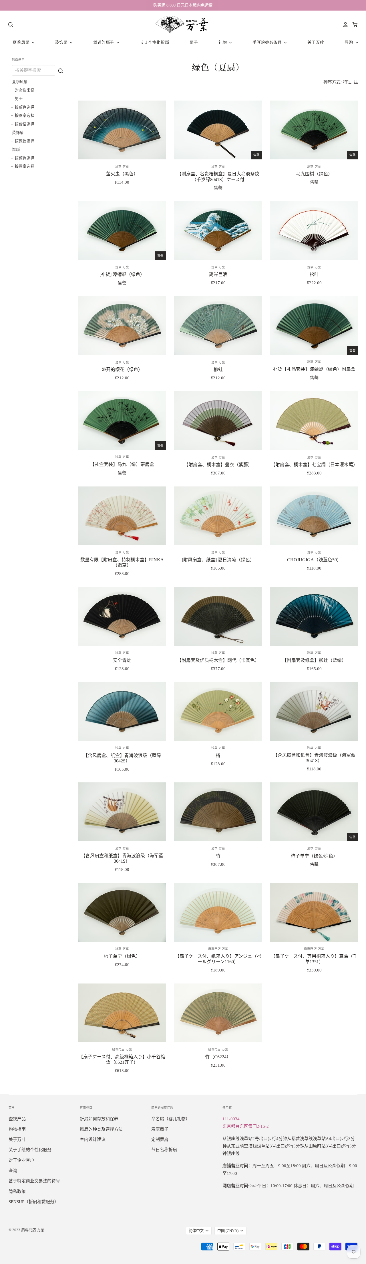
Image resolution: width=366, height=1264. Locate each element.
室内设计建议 (93, 1139)
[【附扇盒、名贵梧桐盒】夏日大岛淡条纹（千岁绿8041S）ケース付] (218, 130)
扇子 (194, 42)
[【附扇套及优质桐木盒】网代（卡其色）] (218, 616)
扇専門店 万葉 (218, 948)
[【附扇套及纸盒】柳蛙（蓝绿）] (314, 616)
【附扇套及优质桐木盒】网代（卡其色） (218, 660)
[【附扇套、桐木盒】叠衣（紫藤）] (218, 420)
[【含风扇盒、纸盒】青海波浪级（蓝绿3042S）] (122, 711)
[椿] (218, 711)
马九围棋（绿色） (314, 173)
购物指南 (17, 1129)
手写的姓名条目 (267, 42)
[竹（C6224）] (218, 1012)
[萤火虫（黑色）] (122, 130)
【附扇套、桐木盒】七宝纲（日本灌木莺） (314, 464)
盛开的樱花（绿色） (122, 369)
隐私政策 (17, 1191)
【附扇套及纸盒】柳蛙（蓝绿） (314, 660)
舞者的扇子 (104, 42)
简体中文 (196, 1231)
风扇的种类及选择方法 (101, 1129)
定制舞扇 (159, 1139)
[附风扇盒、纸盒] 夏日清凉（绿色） (218, 559)
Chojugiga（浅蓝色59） (314, 559)
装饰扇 (62, 42)
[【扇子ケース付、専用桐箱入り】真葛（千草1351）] (314, 912)
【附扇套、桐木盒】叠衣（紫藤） (218, 464)
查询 (13, 1170)
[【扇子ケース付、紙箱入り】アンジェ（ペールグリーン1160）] (218, 912)
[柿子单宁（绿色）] (122, 912)
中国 (227, 1231)
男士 (19, 99)
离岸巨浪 (218, 274)
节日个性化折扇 (154, 42)
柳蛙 (218, 369)
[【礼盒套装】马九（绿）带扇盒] (122, 420)
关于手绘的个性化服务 (30, 1149)
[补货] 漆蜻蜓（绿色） (122, 274)
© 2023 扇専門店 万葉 (26, 1230)
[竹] (218, 811)
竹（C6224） (218, 1056)
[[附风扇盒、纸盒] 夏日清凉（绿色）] (218, 515)
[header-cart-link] (353, 24)
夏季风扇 (22, 42)
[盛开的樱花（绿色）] (122, 325)
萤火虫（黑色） (122, 173)
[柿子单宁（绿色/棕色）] (314, 811)
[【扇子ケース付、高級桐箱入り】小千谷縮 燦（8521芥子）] (122, 1012)
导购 (349, 42)
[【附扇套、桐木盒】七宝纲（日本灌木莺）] (314, 420)
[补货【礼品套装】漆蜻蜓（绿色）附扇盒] (314, 325)
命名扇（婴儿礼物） (170, 1119)
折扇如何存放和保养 (99, 1119)
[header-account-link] (344, 24)
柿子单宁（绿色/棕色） (314, 856)
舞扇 (16, 149)
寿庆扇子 (159, 1129)
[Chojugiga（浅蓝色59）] (314, 515)
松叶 (314, 274)
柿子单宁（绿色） (122, 956)
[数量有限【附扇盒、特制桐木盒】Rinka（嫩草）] (122, 515)
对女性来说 (25, 90)
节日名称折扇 (164, 1149)
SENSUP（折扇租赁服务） (34, 1201)
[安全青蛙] (122, 616)
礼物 (223, 42)
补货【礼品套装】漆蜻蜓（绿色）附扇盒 (314, 369)
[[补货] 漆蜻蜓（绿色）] (122, 230)
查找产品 (17, 1119)
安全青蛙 (122, 660)
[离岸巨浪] (218, 230)
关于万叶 (315, 42)
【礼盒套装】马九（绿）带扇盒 (122, 464)
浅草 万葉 (122, 166)
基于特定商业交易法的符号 (34, 1181)
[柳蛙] (218, 325)
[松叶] (314, 230)
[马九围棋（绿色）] (314, 130)
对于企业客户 (21, 1160)
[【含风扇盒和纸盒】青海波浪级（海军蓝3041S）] (314, 711)
